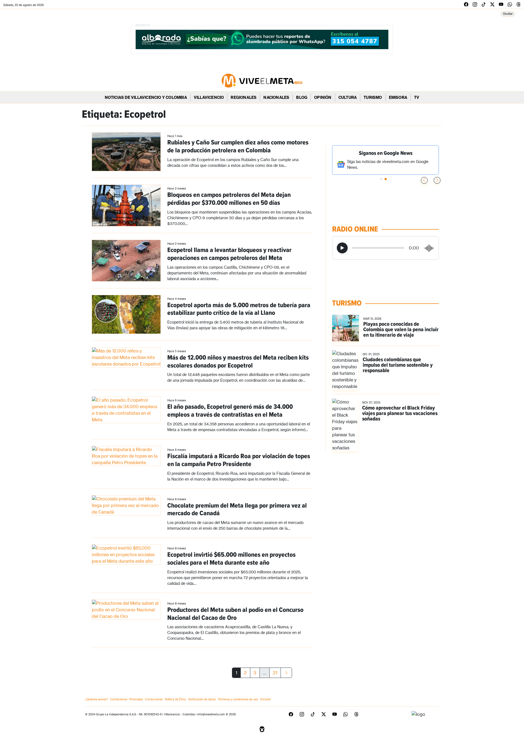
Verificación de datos (202, 699)
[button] (437, 180)
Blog (301, 97)
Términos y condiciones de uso (238, 699)
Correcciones (154, 699)
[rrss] (466, 4)
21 (275, 672)
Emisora (398, 97)
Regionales (244, 97)
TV (416, 97)
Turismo (373, 97)
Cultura (347, 97)
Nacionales (276, 97)
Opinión (322, 97)
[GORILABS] (262, 728)
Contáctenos (118, 699)
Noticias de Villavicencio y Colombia (146, 97)
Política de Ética (175, 699)
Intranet (265, 699)
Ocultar (508, 13)
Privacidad (136, 699)
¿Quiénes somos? (96, 699)
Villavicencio (209, 97)
